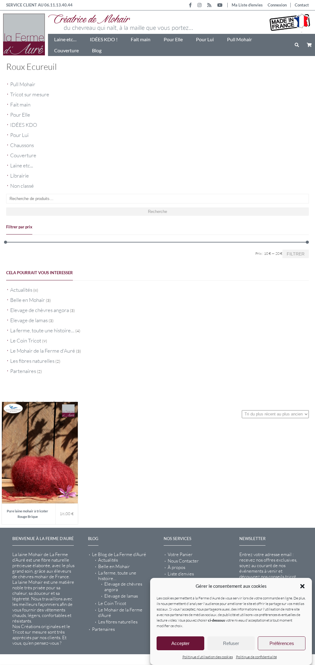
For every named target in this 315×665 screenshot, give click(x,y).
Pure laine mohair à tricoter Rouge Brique (27, 514)
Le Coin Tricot (25, 340)
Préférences (281, 643)
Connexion (277, 4)
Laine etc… (65, 39)
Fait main (140, 39)
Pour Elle (173, 39)
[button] (302, 586)
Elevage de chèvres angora (39, 310)
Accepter (180, 643)
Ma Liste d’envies (247, 4)
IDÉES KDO (23, 125)
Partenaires (23, 371)
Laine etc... (21, 165)
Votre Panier (180, 554)
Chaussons (22, 145)
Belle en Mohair (27, 300)
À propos (176, 567)
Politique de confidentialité (256, 657)
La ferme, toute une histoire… (42, 330)
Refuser (231, 643)
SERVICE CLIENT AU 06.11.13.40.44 (39, 4)
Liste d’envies (181, 574)
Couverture (66, 50)
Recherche (157, 211)
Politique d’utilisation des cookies (207, 657)
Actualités (21, 289)
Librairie (19, 175)
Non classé (22, 185)
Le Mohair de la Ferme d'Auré (42, 350)
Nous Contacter (183, 561)
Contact (302, 4)
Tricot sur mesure (29, 94)
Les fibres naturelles (32, 361)
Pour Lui (205, 39)
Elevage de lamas (29, 320)
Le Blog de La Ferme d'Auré (119, 554)
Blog (97, 50)
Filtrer (296, 253)
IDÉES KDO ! (104, 39)
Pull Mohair (239, 39)
